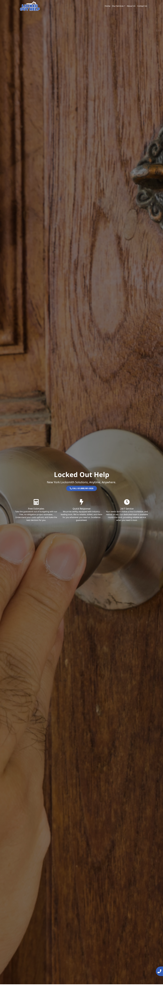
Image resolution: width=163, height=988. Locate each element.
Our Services (118, 6)
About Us (131, 6)
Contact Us (142, 6)
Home (107, 6)
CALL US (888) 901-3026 (82, 488)
